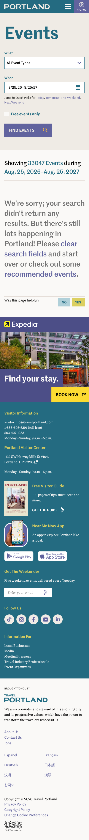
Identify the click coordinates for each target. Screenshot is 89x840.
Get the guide (45, 509)
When (8, 77)
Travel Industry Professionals (26, 662)
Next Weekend (14, 102)
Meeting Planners (17, 656)
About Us (11, 731)
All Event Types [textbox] (18, 62)
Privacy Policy (15, 804)
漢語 (47, 774)
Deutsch (11, 765)
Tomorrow (52, 98)
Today (40, 98)
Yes (78, 302)
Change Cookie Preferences (26, 815)
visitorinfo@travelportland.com (28, 422)
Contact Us (13, 737)
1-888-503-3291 (15, 427)
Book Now (67, 394)
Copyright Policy (17, 809)
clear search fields (41, 248)
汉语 (7, 774)
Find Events (22, 130)
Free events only (25, 113)
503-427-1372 (14, 433)
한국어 (9, 784)
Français (51, 755)
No (64, 302)
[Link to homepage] (27, 6)
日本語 (49, 765)
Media (9, 651)
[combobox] (44, 63)
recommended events (40, 274)
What (8, 52)
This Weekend (70, 98)
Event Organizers (17, 667)
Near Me (82, 10)
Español (10, 755)
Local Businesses (17, 646)
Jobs (7, 743)
